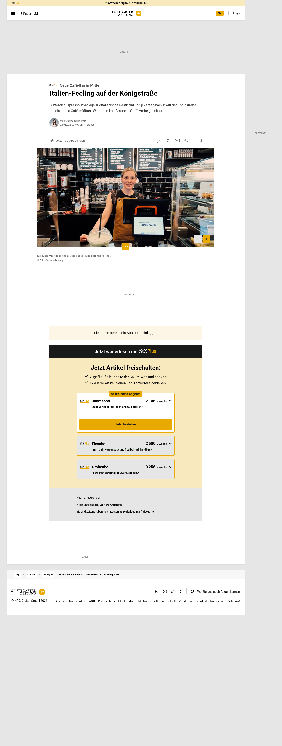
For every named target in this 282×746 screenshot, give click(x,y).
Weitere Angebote (111, 504)
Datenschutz (106, 601)
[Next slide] (206, 239)
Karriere (81, 601)
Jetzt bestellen (125, 424)
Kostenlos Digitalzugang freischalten (132, 511)
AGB (92, 601)
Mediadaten (126, 601)
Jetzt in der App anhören (70, 140)
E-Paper (26, 14)
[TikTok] (173, 591)
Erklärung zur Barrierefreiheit (156, 601)
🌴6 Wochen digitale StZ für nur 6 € (126, 3)
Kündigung (186, 601)
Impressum (217, 601)
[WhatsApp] (165, 591)
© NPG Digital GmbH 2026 (29, 600)
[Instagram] (157, 591)
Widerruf (234, 601)
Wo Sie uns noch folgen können (218, 591)
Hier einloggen (146, 333)
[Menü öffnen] (13, 13)
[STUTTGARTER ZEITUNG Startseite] (125, 13)
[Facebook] (180, 591)
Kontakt (202, 601)
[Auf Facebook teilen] (168, 140)
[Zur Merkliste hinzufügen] (199, 140)
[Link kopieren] (159, 140)
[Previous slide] (198, 239)
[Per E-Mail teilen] (177, 140)
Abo (220, 13)
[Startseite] (17, 575)
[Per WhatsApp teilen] (186, 140)
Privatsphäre (64, 601)
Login (236, 13)
